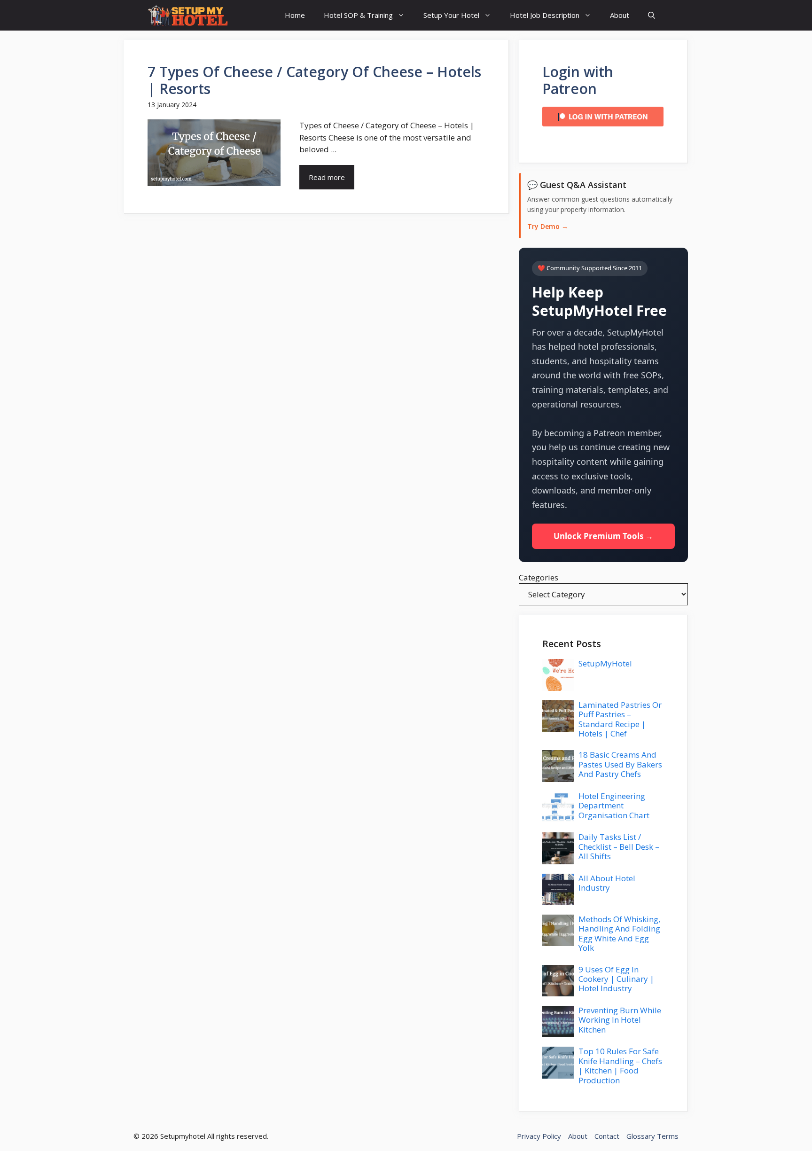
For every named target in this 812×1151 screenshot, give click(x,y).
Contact (606, 1136)
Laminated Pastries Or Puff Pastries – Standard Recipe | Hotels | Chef (620, 719)
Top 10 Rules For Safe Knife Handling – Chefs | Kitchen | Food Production (620, 1065)
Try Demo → (547, 226)
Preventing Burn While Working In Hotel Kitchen (619, 1020)
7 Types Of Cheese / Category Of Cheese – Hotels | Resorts (314, 80)
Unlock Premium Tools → (603, 536)
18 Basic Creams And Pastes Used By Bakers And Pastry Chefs (620, 764)
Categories (538, 577)
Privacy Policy (539, 1136)
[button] (651, 15)
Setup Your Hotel (451, 15)
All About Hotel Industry (606, 883)
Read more (327, 177)
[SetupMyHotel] (188, 15)
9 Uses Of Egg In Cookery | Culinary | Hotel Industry (616, 979)
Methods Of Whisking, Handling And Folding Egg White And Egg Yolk (619, 933)
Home (295, 15)
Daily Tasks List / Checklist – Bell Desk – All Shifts (618, 846)
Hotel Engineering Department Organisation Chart (613, 806)
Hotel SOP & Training (358, 15)
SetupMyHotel (605, 663)
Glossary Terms (652, 1136)
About (619, 15)
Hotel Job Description (544, 15)
